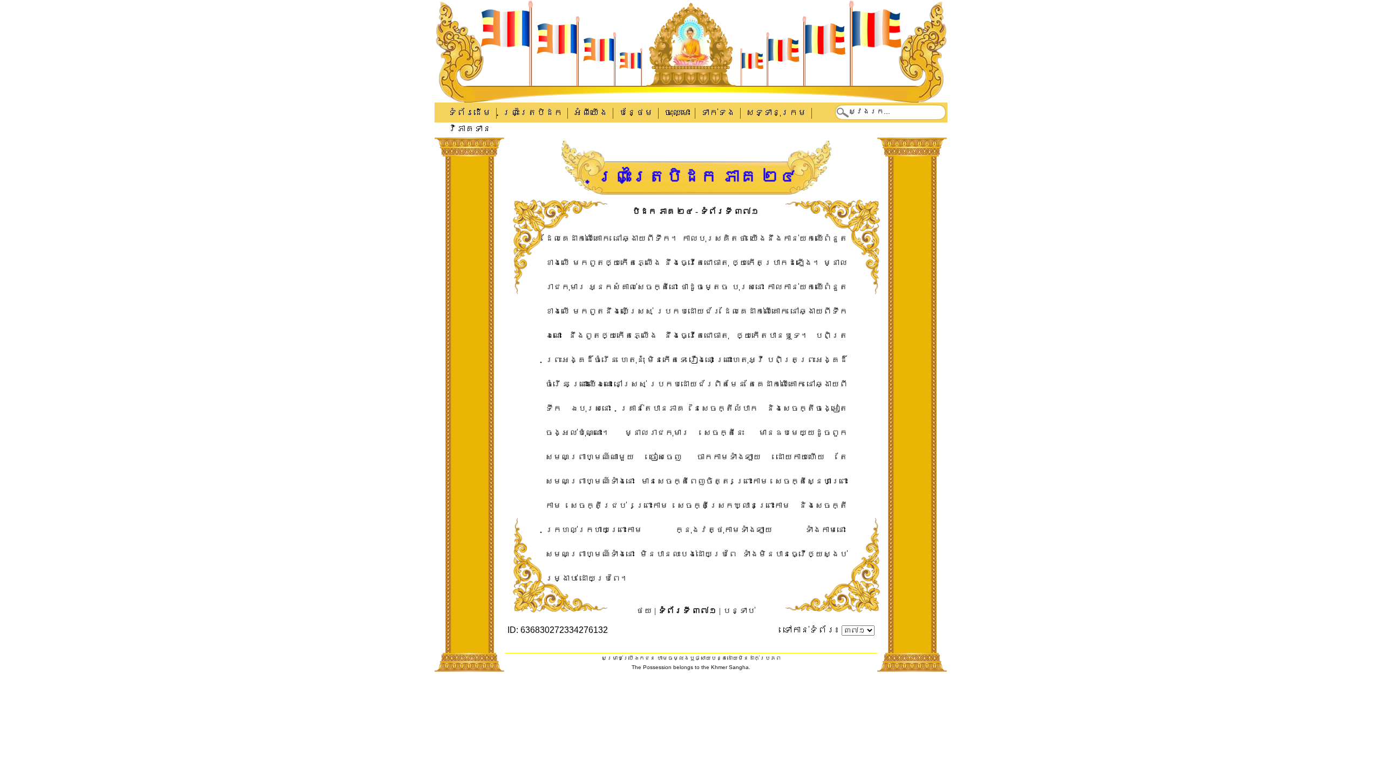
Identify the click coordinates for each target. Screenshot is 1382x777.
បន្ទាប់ (739, 610)
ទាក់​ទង (718, 112)
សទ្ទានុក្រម (776, 112)
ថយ (644, 610)
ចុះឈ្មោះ (677, 112)
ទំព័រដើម (469, 112)
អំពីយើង (590, 112)
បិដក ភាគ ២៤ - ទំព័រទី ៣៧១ (695, 211)
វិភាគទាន (469, 128)
